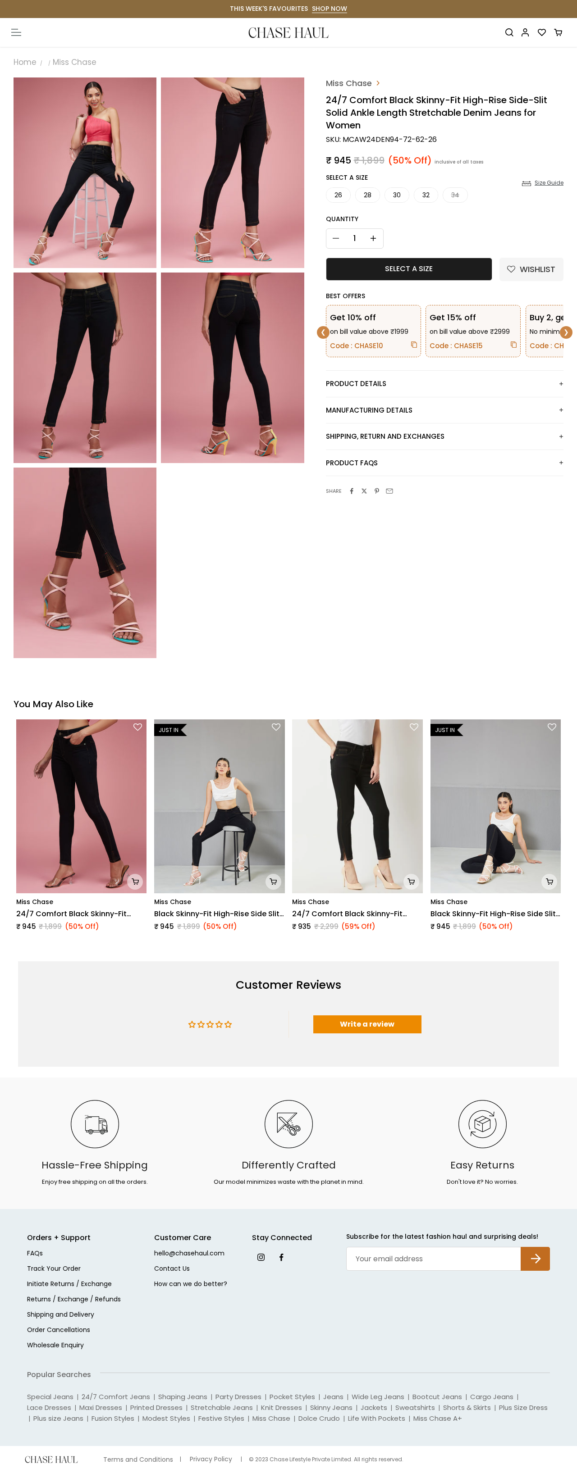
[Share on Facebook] (351, 491)
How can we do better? (190, 1284)
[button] (531, 269)
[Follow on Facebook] (281, 1257)
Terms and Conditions (138, 1459)
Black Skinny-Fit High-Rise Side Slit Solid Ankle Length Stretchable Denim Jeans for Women (216, 914)
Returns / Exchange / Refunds (74, 1300)
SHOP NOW (329, 8)
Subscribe (535, 1251)
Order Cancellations (58, 1330)
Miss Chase (74, 62)
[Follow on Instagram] (261, 1257)
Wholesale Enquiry (55, 1346)
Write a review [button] (367, 1024)
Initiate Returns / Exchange (69, 1284)
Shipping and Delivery (60, 1315)
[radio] (338, 195)
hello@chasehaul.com (189, 1254)
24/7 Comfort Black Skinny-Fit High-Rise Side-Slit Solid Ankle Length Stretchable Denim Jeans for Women (75, 914)
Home (25, 62)
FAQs (35, 1254)
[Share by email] (389, 491)
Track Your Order (54, 1269)
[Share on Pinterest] (376, 491)
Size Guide (549, 182)
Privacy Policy (211, 1459)
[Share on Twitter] (364, 491)
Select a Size (347, 177)
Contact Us (172, 1269)
